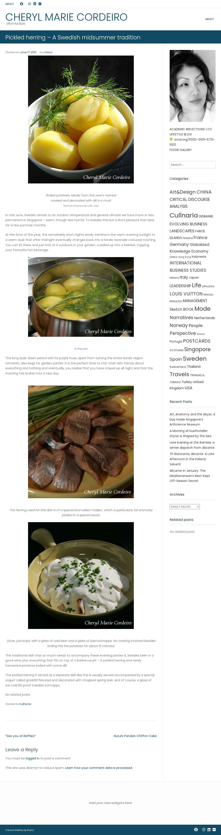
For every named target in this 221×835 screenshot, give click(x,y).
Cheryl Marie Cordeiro (66, 17)
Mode (202, 309)
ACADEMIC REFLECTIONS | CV (191, 129)
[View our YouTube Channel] (26, 4)
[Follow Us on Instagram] (29, 4)
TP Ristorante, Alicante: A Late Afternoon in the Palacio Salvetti (192, 459)
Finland (188, 238)
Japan (194, 277)
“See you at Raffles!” (20, 736)
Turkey (187, 382)
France (200, 238)
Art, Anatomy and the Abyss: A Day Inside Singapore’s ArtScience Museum (192, 419)
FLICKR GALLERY (181, 150)
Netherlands (204, 317)
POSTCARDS (196, 341)
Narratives (181, 317)
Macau (208, 294)
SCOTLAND (176, 350)
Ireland (174, 277)
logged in (32, 758)
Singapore (197, 349)
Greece (173, 257)
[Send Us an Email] (17, 4)
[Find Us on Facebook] (21, 4)
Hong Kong (184, 257)
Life (196, 285)
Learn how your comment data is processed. (99, 768)
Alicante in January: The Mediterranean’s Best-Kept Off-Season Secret (190, 476)
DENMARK (206, 216)
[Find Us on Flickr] (40, 4)
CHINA (204, 192)
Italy (184, 277)
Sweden (195, 358)
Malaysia (176, 301)
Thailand (193, 366)
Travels (179, 374)
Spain (176, 359)
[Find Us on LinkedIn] (35, 4)
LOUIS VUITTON (186, 294)
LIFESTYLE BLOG (181, 134)
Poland (201, 334)
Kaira (30, 830)
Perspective (183, 333)
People (196, 326)
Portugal (176, 341)
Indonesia (199, 257)
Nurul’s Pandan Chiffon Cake (135, 736)
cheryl (48, 52)
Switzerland (178, 367)
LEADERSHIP (180, 286)
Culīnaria (25, 704)
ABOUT (9, 4)
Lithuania (208, 286)
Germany (179, 244)
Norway (179, 325)
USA (188, 388)
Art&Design (183, 192)
